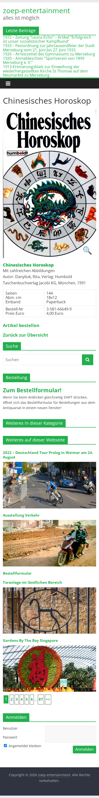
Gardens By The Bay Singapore (30, 640)
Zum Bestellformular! (32, 390)
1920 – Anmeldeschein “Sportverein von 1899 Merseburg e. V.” (43, 60)
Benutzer (10, 728)
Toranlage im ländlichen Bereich (32, 582)
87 (41, 699)
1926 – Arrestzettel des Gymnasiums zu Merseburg (49, 54)
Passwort (10, 737)
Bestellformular (17, 573)
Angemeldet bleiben (24, 746)
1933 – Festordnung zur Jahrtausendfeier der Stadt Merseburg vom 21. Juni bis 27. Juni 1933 (49, 48)
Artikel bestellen (21, 325)
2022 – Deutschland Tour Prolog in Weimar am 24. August (48, 454)
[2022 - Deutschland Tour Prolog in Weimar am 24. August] (49, 461)
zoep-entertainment (36, 10)
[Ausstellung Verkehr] (49, 519)
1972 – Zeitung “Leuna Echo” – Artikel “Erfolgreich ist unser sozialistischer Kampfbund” (47, 39)
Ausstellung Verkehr (21, 515)
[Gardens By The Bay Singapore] (49, 645)
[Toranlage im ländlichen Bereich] (49, 587)
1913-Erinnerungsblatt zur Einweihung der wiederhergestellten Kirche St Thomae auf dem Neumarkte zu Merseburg (45, 71)
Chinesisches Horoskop (28, 265)
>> (48, 699)
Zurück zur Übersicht (25, 335)
